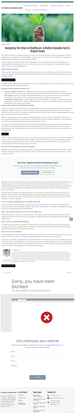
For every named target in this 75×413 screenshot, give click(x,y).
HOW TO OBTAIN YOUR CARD (31, 5)
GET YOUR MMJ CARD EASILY (39, 403)
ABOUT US (68, 5)
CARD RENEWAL (44, 5)
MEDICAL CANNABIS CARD (39, 407)
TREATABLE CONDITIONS (22, 404)
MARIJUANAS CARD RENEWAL (39, 411)
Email (13, 356)
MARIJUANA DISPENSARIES (57, 5)
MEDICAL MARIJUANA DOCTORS (39, 399)
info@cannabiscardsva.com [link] (54, 345)
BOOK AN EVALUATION (30, 172)
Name (13, 351)
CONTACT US (22, 398)
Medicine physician (42, 252)
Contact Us (5, 134)
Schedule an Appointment (8, 79)
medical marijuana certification (19, 261)
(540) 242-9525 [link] (45, 347)
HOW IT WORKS (47, 172)
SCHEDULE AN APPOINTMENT (40, 10)
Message (14, 365)
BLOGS (20, 400)
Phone (13, 361)
